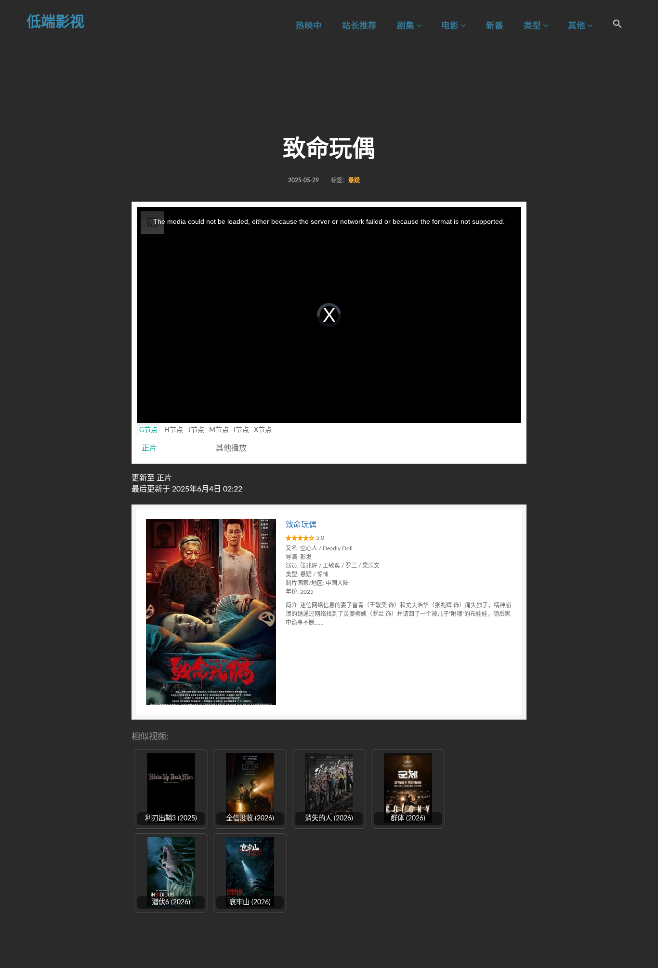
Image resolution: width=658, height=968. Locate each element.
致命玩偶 (301, 525)
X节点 (263, 430)
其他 (577, 26)
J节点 (196, 430)
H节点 (173, 430)
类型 (533, 26)
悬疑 (354, 180)
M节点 (219, 430)
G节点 (148, 430)
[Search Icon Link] (618, 25)
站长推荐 (359, 26)
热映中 (309, 26)
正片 (149, 448)
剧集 (406, 26)
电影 (451, 26)
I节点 (241, 430)
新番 (494, 26)
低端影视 (55, 22)
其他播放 (231, 448)
